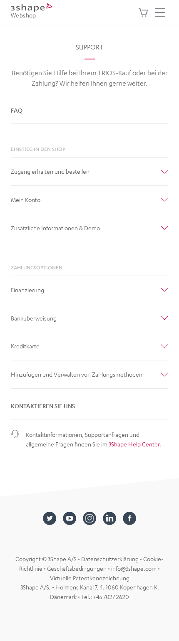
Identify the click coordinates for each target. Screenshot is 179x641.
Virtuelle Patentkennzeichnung (89, 578)
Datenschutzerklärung (110, 558)
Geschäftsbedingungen (77, 568)
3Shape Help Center (134, 444)
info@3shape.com (134, 568)
